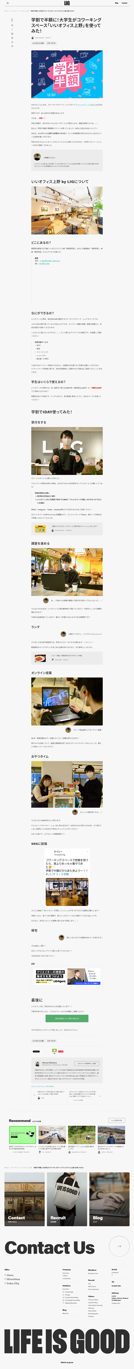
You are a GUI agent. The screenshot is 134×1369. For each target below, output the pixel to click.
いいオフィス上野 (24, 11)
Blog (116, 3)
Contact (124, 3)
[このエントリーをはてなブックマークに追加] (12, 34)
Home (6, 11)
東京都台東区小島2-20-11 (51, 261)
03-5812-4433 (44, 263)
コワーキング (13, 11)
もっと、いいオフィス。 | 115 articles (42, 1086)
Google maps (116, 1303)
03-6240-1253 (116, 1286)
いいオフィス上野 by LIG (88, 104)
